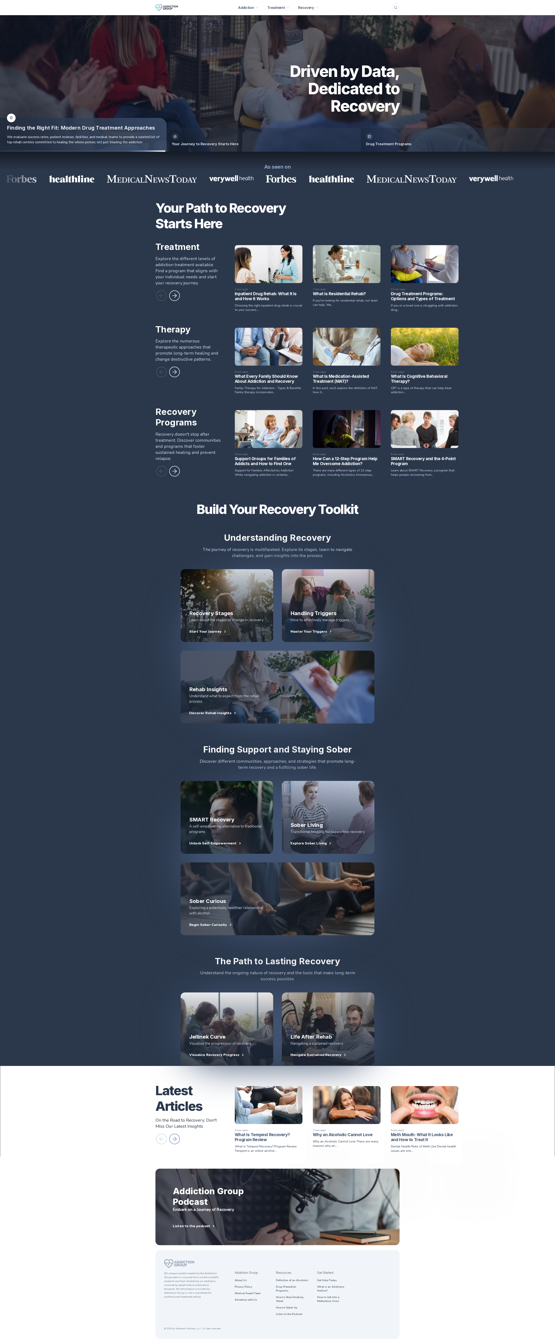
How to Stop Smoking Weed (290, 1299)
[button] (161, 296)
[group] (263, 140)
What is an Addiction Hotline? (330, 1288)
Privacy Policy (243, 1287)
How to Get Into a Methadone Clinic (328, 1299)
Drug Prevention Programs (286, 1288)
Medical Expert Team (248, 1293)
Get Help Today (327, 1280)
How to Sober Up (286, 1307)
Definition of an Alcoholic (292, 1280)
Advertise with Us (246, 1300)
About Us (241, 1280)
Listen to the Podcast (289, 1314)
